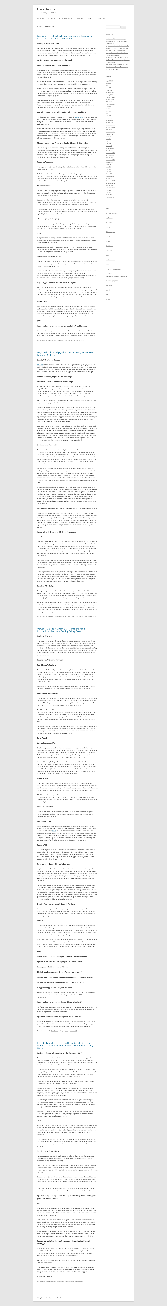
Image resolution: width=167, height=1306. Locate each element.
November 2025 (110, 99)
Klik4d (54, 831)
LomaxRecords (46, 9)
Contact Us (90, 18)
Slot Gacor (51, 18)
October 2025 (109, 102)
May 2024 (108, 141)
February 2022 (110, 197)
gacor (66, 1031)
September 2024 (110, 132)
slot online (109, 285)
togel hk (108, 241)
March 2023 (109, 174)
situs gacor (109, 222)
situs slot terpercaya (111, 213)
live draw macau (110, 260)
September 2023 (110, 160)
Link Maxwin (109, 246)
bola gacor (109, 250)
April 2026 (108, 88)
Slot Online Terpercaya (66, 18)
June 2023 (108, 167)
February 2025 (110, 120)
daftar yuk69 (79, 117)
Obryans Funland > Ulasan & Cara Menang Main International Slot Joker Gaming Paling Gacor (61, 630)
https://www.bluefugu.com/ (114, 269)
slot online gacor (110, 232)
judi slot (108, 264)
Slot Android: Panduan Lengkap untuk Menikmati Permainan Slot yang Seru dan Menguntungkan (118, 60)
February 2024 (110, 148)
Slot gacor (108, 299)
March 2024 (109, 146)
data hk (108, 227)
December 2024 (110, 125)
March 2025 (109, 118)
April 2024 (108, 143)
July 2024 (108, 136)
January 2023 (109, 178)
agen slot (108, 290)
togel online (109, 218)
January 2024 (109, 150)
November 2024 (110, 127)
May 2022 (108, 190)
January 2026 (109, 95)
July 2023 (108, 164)
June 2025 (108, 111)
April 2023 (108, 171)
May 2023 (108, 169)
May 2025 (108, 113)
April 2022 (108, 192)
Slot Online (54, 340)
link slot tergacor (69, 1281)
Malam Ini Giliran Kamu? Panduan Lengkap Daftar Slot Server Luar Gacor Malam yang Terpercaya (117, 53)
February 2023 (110, 176)
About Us (80, 18)
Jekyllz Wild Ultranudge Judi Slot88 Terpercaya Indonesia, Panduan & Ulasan (65, 353)
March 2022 (109, 195)
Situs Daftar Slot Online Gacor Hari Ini (75, 616)
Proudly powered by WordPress (54, 1298)
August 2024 (109, 134)
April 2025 (108, 116)
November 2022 (110, 183)
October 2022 (109, 185)
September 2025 (110, 104)
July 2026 (108, 83)
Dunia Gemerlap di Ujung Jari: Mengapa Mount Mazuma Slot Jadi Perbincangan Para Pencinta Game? (117, 67)
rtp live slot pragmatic (112, 281)
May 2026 (108, 85)
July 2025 (108, 109)
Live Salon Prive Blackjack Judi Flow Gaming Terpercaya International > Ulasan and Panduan (64, 37)
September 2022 (110, 188)
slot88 (107, 209)
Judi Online (40, 18)
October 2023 (109, 157)
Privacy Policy (102, 18)
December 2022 (110, 181)
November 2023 (110, 155)
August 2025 (109, 106)
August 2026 (109, 81)
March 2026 (109, 90)
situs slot (40, 365)
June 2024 (108, 139)
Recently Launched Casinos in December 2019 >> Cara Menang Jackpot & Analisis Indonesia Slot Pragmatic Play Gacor (65, 1045)
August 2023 (109, 162)
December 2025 (110, 97)
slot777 (108, 295)
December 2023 (110, 153)
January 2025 (109, 122)
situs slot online (69, 340)
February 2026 (110, 92)
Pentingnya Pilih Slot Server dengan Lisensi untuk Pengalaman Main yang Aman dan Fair (116, 41)
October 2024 (109, 129)
